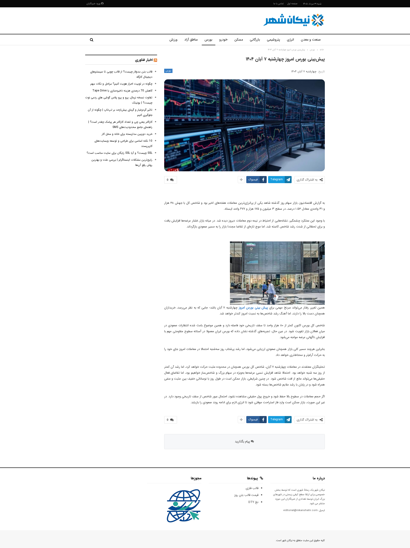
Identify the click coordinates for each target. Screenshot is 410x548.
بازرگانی (255, 39)
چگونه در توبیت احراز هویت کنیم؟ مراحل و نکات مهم (121, 84)
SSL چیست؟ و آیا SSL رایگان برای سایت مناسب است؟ (119, 153)
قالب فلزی (252, 488)
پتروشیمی (273, 39)
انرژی (290, 39)
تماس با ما (278, 3)
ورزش (173, 39)
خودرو (223, 39)
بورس (208, 39)
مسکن (238, 39)
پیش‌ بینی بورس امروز (253, 307)
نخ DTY (253, 502)
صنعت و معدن (311, 39)
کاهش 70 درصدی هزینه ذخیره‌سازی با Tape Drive (122, 90)
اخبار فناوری (144, 60)
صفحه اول (292, 3)
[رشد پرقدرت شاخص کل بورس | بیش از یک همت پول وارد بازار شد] (277, 273)
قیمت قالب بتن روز (246, 495)
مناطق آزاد (191, 39)
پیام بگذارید (243, 441)
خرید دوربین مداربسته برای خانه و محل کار (127, 134)
